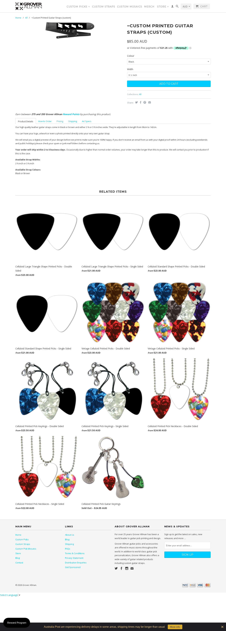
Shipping (72, 121)
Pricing (60, 121)
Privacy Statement (74, 557)
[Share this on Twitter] (136, 102)
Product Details (25, 121)
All (26, 17)
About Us (69, 534)
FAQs (67, 548)
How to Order (45, 121)
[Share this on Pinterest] (144, 102)
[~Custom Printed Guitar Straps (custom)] (69, 30)
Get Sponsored (72, 567)
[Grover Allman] (38, 6)
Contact (19, 562)
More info (175, 627)
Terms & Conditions (75, 553)
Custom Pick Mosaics (25, 548)
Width (130, 69)
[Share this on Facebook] (140, 102)
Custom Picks (78, 6)
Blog (17, 557)
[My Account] (172, 7)
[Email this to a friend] (149, 102)
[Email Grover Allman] (132, 568)
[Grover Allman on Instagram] (126, 568)
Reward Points (71, 114)
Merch (149, 6)
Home (18, 534)
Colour (130, 55)
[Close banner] (222, 627)
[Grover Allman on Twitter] (116, 568)
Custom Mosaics (129, 6)
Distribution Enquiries (76, 562)
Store (163, 6)
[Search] (177, 7)
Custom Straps (103, 6)
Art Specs (86, 121)
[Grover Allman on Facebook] (121, 568)
